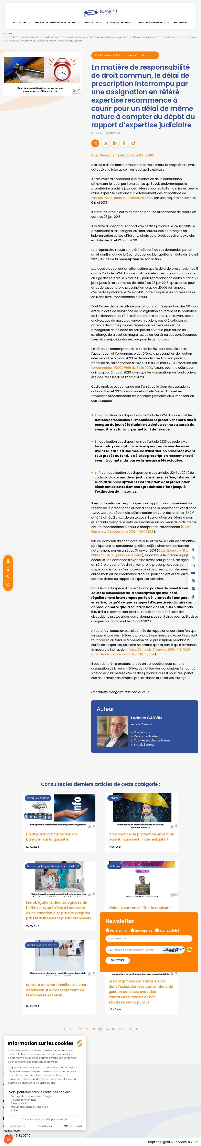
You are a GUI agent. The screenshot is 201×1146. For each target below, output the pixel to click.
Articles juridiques (118, 22)
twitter (193, 557)
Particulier (119, 930)
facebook (193, 549)
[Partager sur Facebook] (124, 143)
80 (80, 1029)
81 (87, 1029)
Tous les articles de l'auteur (153, 740)
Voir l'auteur (142, 732)
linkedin (193, 565)
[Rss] (8, 577)
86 (120, 1029)
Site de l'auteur (144, 745)
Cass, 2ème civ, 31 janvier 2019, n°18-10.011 (160, 649)
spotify (193, 589)
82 (93, 1029)
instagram (193, 581)
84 (107, 1029)
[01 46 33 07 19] (8, 569)
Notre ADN (19, 22)
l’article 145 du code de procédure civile (121, 198)
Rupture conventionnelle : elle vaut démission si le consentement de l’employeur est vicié (56, 990)
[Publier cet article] (106, 143)
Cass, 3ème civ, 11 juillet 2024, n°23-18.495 (122, 155)
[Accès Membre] (8, 561)
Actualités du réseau (151, 22)
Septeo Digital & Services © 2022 (173, 1142)
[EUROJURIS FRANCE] (100, 12)
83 (100, 1029)
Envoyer (118, 960)
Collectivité (169, 930)
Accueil (7, 33)
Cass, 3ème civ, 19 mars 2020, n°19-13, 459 (122, 654)
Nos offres (91, 22)
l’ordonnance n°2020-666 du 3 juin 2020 (121, 367)
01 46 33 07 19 (20, 1135)
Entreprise (143, 930)
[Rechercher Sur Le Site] (8, 585)
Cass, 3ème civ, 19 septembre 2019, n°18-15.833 (140, 529)
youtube (193, 573)
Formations (181, 22)
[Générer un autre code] (188, 949)
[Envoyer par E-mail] (133, 143)
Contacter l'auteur (147, 736)
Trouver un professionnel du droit (56, 22)
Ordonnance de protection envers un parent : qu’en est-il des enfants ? (141, 837)
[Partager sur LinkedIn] (115, 143)
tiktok (193, 596)
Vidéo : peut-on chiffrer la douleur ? (140, 907)
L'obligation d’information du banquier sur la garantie (51, 837)
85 (113, 1029)
